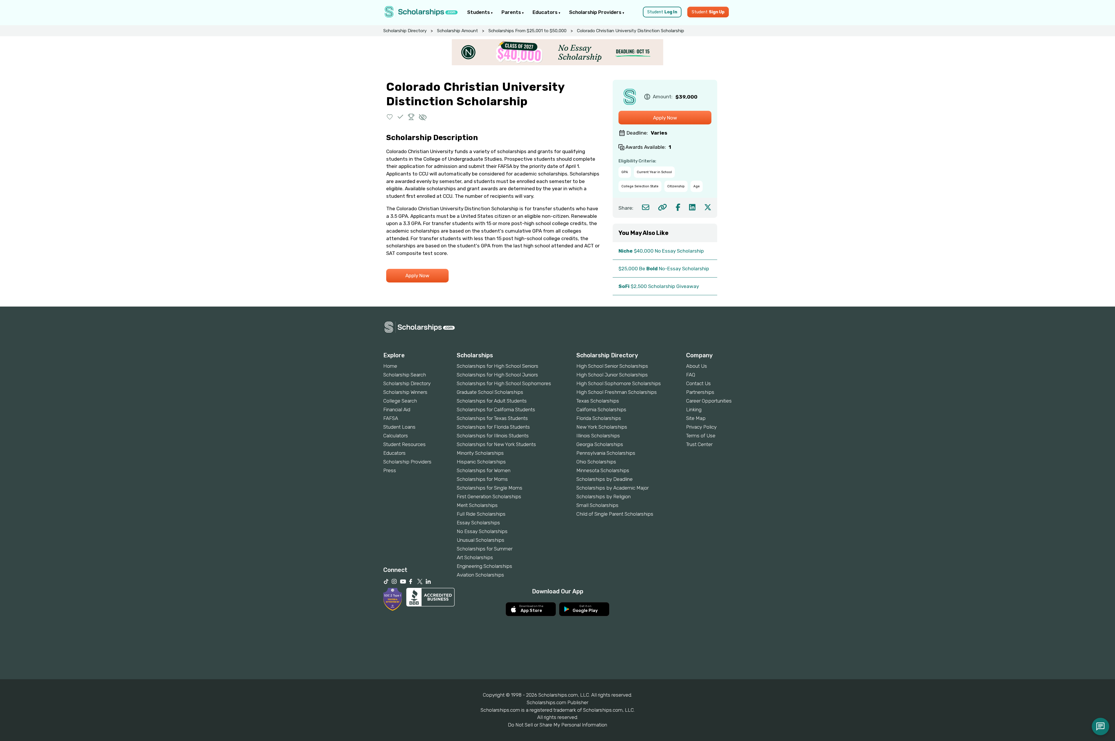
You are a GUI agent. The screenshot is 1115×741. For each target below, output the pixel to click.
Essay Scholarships (478, 523)
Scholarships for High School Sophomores (504, 383)
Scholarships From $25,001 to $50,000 (527, 30)
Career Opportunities (709, 401)
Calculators (395, 436)
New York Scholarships (601, 427)
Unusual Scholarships (480, 540)
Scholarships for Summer (484, 549)
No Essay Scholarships (482, 531)
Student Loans (399, 427)
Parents (511, 12)
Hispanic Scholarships (481, 462)
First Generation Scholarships (489, 496)
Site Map (696, 418)
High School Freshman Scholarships (616, 392)
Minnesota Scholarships (602, 470)
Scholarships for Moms (482, 479)
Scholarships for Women (483, 470)
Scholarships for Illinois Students (493, 436)
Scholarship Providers (596, 12)
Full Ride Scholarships (481, 514)
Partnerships (700, 392)
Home (390, 366)
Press (389, 470)
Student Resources (404, 444)
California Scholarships (601, 409)
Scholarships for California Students (496, 409)
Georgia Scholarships (599, 444)
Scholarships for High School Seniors (497, 366)
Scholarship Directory (405, 30)
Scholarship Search (404, 375)
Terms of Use (700, 436)
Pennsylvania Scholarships (605, 453)
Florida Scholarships (598, 418)
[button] (389, 116)
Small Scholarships (597, 505)
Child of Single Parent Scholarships (614, 514)
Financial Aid (396, 409)
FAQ (690, 375)
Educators (546, 12)
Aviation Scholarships (480, 575)
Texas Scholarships (597, 401)
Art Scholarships (475, 557)
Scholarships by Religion (603, 496)
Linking (694, 409)
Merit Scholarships (477, 505)
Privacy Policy (701, 427)
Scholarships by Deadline (604, 479)
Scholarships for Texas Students (492, 418)
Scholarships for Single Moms (489, 488)
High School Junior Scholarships (612, 375)
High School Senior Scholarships (612, 366)
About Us (696, 366)
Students (479, 12)
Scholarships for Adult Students (492, 401)
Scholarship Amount (457, 30)
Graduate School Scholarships (490, 392)
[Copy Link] (662, 207)
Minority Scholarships (480, 453)
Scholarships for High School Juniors (497, 375)
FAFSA (390, 418)
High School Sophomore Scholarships (618, 383)
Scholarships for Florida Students (493, 427)
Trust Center (699, 444)
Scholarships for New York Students (496, 444)
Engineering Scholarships (484, 566)
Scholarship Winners (405, 392)
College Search (400, 401)
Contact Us (698, 383)
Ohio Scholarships (596, 462)
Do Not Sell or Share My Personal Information (557, 725)
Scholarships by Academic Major (612, 488)
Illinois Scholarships (598, 436)
